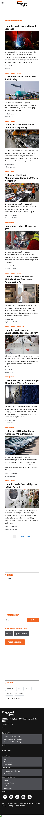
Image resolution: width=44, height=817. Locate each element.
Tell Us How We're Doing (12, 742)
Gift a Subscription (22, 634)
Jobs (5, 759)
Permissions (8, 788)
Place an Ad (8, 765)
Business (13, 73)
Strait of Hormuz (13, 698)
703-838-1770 (8, 724)
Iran (19, 689)
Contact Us (6, 733)
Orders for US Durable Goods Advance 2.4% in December (19, 432)
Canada (27, 689)
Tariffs (9, 694)
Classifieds (6, 756)
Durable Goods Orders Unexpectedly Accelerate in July (21, 331)
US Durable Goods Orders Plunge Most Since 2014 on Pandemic (22, 382)
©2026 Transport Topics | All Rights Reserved (17, 803)
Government (7, 73)
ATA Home (7, 774)
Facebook (5, 797)
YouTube (17, 797)
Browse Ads (8, 762)
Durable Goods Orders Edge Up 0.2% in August (21, 485)
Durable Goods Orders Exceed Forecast (20, 27)
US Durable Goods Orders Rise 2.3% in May (20, 78)
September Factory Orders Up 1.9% (20, 227)
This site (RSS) (30, 797)
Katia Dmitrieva (10, 420)
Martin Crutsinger (11, 215)
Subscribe (8, 634)
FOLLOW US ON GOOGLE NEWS (14, 642)
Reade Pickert (9, 66)
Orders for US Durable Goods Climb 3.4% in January (19, 126)
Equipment (19, 73)
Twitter (11, 797)
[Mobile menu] (3, 3)
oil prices (19, 694)
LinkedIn (23, 797)
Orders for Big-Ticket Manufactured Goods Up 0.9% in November (21, 177)
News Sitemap (20, 806)
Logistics (24, 326)
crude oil (10, 689)
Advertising (6, 750)
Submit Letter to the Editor (13, 739)
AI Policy (10, 806)
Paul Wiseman (9, 114)
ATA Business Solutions (12, 771)
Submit (33, 620)
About (4, 727)
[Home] (22, 4)
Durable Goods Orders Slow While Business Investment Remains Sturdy (19, 279)
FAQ (5, 786)
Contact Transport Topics (12, 736)
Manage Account (9, 783)
